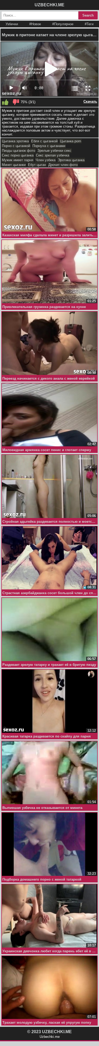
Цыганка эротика (15, 141)
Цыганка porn (70, 141)
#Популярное (62, 24)
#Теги (89, 24)
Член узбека (45, 160)
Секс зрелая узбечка (52, 155)
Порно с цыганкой (16, 146)
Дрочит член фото (63, 165)
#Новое (35, 24)
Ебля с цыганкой (44, 141)
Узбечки (12, 24)
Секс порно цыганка (18, 155)
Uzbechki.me (50, 1037)
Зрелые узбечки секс (54, 151)
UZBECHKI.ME (49, 5)
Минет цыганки (14, 165)
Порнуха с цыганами (48, 146)
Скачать (90, 101)
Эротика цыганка (71, 160)
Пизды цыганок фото (18, 151)
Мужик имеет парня (17, 160)
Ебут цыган (37, 165)
